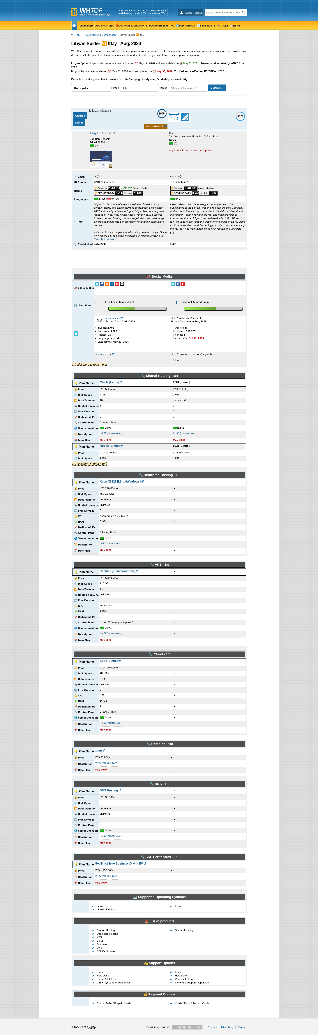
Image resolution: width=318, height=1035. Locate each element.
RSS (198, 1027)
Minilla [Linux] (109, 382)
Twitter (179, 1027)
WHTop (75, 34)
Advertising (227, 1027)
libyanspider (113, 317)
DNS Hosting (109, 790)
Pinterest (189, 1027)
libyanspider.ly (103, 354)
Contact (212, 1027)
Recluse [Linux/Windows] (117, 571)
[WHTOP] (74, 25)
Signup (199, 12)
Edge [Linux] (109, 660)
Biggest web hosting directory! (95, 14)
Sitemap (242, 1027)
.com (98, 750)
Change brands (80, 119)
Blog (184, 1027)
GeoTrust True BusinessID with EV (119, 863)
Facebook (175, 1027)
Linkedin (194, 1027)
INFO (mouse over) (111, 433)
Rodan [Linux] (110, 445)
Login (188, 12)
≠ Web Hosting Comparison (100, 34)
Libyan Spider (101, 133)
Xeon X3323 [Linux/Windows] (120, 481)
